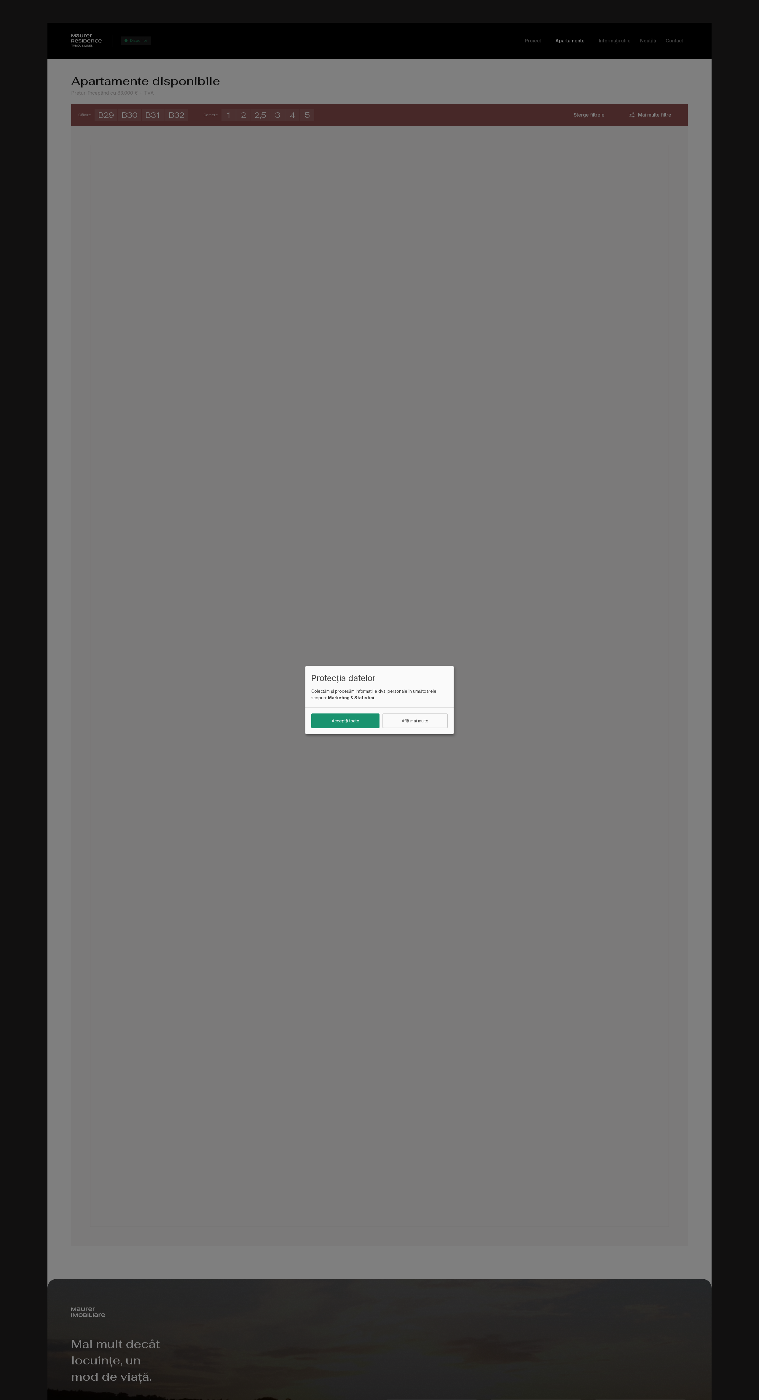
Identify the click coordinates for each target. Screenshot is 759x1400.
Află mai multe (415, 720)
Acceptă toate (345, 720)
